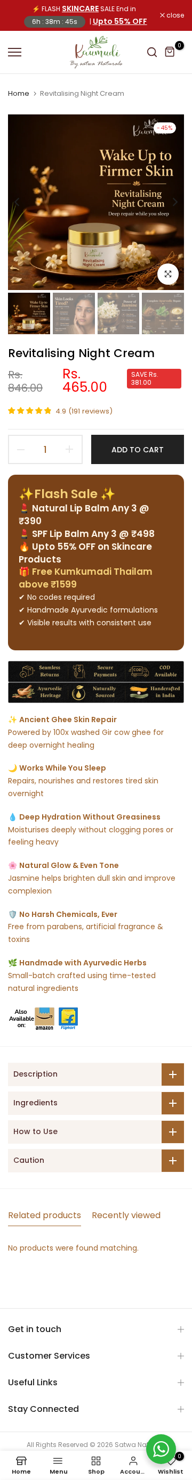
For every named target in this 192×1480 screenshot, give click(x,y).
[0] (170, 52)
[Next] (168, 202)
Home (18, 93)
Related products (44, 1215)
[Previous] (24, 202)
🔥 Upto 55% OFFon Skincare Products (85, 553)
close (174, 15)
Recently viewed (126, 1215)
